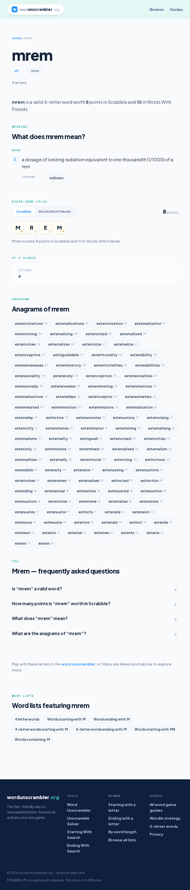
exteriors (84, 522)
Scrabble (23, 211)
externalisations (31, 396)
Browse (157, 9)
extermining (128, 428)
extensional (57, 491)
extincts (87, 512)
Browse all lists (122, 839)
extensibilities (150, 365)
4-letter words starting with (41, 729)
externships (68, 396)
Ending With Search (78, 848)
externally (61, 459)
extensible (26, 470)
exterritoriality (107, 354)
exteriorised (123, 438)
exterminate (58, 449)
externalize (126, 344)
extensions (151, 501)
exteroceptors (101, 375)
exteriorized (99, 333)
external (77, 532)
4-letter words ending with (101, 729)
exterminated (29, 407)
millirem (56, 178)
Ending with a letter (120, 821)
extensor (24, 532)
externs (155, 532)
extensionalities (140, 375)
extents (130, 532)
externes (103, 532)
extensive (83, 470)
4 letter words (27, 719)
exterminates (59, 428)
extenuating (115, 470)
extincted (122, 480)
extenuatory (126, 417)
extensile (114, 512)
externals (111, 522)
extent (22, 543)
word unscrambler (78, 664)
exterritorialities (110, 365)
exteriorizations (31, 323)
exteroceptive (30, 354)
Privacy (156, 834)
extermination (66, 407)
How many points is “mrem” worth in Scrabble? (61, 603)
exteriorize (94, 344)
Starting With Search (79, 834)
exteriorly (26, 449)
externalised (125, 449)
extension (142, 512)
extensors (25, 522)
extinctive (57, 417)
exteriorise (59, 501)
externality (60, 438)
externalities (28, 459)
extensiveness (65, 386)
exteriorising (160, 417)
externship (26, 417)
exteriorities (157, 438)
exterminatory (71, 365)
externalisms (28, 438)
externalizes (61, 344)
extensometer (90, 417)
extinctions (157, 459)
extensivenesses (31, 365)
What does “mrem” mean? (40, 618)
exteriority (26, 428)
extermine (89, 501)
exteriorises (27, 480)
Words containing (32, 739)
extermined (91, 449)
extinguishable (68, 354)
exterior (51, 532)
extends (163, 522)
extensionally (29, 386)
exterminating (103, 386)
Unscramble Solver (78, 821)
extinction (152, 480)
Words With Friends (54, 211)
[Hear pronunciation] (16, 71)
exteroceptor (102, 396)
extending (26, 491)
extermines (59, 480)
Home (17, 38)
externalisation (141, 407)
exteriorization (111, 323)
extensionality (30, 375)
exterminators (103, 407)
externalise (120, 501)
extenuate (55, 522)
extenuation (153, 491)
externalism (159, 449)
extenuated (120, 491)
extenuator (59, 512)
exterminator (94, 428)
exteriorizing (28, 333)
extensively (65, 375)
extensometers (140, 396)
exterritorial (93, 459)
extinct (137, 522)
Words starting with (66, 719)
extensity (55, 470)
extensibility (143, 354)
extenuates (27, 512)
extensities (88, 491)
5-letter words (164, 826)
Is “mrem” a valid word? (37, 588)
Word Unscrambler (79, 807)
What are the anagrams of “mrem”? (49, 633)
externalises (90, 480)
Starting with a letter (122, 807)
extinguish (91, 438)
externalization (150, 323)
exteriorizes (27, 344)
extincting (125, 459)
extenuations (149, 470)
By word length (122, 831)
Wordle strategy (165, 818)
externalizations (72, 323)
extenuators (27, 501)
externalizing (64, 333)
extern (45, 543)
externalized (133, 333)
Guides (176, 9)
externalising (161, 428)
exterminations (141, 386)
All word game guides (163, 807)
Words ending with (112, 719)
